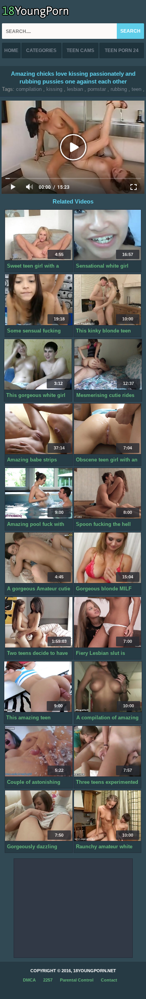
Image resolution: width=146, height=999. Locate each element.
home (11, 50)
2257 (48, 980)
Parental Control (76, 980)
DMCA (29, 980)
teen (136, 89)
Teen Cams (80, 50)
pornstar (97, 89)
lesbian (75, 89)
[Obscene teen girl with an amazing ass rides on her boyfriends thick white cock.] (107, 429)
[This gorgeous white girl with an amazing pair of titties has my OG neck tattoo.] (38, 364)
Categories (41, 50)
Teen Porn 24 (122, 50)
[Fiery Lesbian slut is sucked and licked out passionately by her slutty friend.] (107, 622)
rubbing (119, 89)
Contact (109, 980)
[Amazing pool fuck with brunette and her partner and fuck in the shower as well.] (38, 493)
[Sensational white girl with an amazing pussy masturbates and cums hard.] (107, 235)
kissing (54, 89)
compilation (29, 89)
